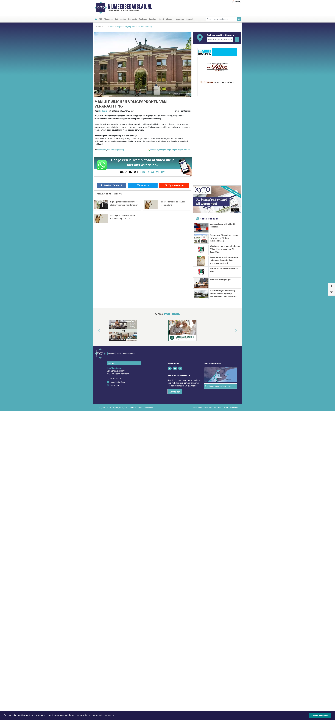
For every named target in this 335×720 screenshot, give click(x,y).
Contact (189, 19)
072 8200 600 (116, 378)
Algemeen (108, 19)
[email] (331, 292)
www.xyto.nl (115, 385)
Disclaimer (218, 407)
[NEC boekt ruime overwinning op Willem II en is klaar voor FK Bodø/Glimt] (201, 250)
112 (100, 19)
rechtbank (101, 150)
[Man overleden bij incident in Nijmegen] (201, 228)
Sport (161, 19)
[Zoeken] (239, 19)
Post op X (144, 185)
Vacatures (180, 19)
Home (98, 26)
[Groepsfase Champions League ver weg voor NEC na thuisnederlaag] (201, 239)
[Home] (95, 19)
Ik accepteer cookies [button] (320, 715)
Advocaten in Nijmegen (220, 279)
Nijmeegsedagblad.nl (130, 6)
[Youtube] (175, 368)
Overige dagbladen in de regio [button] (218, 386)
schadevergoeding (115, 150)
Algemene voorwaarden (202, 407)
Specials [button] (152, 19)
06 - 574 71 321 (153, 172)
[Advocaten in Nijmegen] (201, 283)
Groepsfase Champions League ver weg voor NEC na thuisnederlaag (224, 238)
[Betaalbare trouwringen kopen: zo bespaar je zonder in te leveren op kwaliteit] (201, 261)
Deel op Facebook (113, 185)
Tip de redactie (175, 185)
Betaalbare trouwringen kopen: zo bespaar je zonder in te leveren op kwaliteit (224, 260)
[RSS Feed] (180, 368)
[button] (96, 331)
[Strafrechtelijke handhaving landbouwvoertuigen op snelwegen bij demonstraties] (201, 294)
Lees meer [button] (109, 715)
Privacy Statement (231, 407)
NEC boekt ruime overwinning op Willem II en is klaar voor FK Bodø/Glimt (225, 249)
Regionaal (143, 19)
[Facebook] (170, 368)
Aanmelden (174, 391)
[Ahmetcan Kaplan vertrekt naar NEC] (201, 272)
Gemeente (132, 19)
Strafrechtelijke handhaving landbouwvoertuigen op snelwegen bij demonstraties (223, 293)
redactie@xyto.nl (117, 382)
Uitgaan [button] (169, 19)
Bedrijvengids (120, 19)
